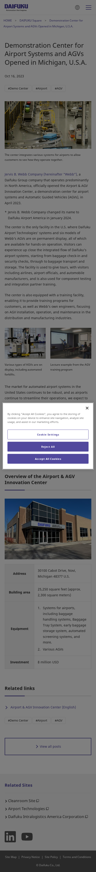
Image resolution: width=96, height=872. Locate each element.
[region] (47, 436)
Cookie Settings (48, 434)
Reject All (48, 446)
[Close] (87, 408)
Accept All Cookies (48, 459)
